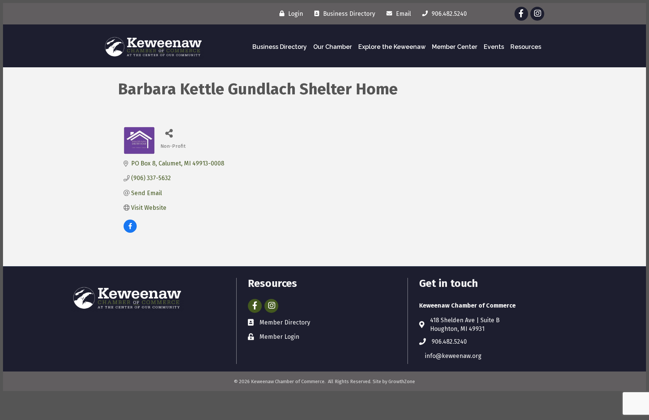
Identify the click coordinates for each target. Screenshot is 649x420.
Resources (525, 46)
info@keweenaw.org (453, 355)
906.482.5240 (449, 341)
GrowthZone (401, 381)
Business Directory (279, 46)
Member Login (279, 336)
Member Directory (285, 322)
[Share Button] (168, 132)
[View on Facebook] (130, 230)
